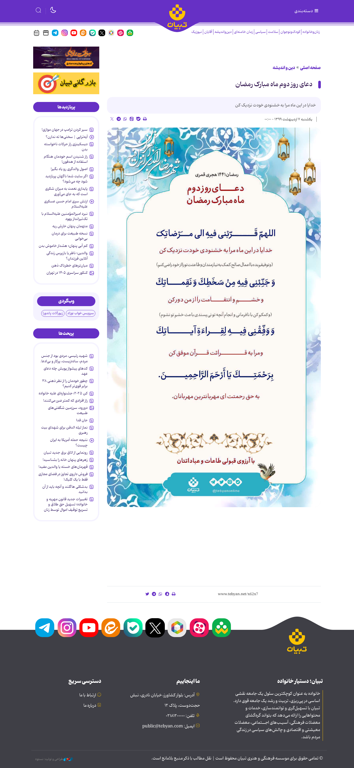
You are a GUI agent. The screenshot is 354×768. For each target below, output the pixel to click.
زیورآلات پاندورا (53, 313)
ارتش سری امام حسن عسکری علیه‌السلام (66, 203)
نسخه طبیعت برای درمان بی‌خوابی (70, 236)
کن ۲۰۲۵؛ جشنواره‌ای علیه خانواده (63, 393)
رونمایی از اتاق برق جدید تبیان (66, 452)
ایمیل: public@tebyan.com (168, 726)
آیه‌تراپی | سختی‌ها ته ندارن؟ (67, 137)
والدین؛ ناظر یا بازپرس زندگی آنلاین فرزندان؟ (67, 255)
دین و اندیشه (284, 67)
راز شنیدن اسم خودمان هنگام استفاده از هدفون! (66, 159)
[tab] (66, 107)
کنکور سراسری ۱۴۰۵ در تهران (67, 273)
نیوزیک (196, 32)
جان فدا (82, 420)
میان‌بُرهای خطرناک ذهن (69, 265)
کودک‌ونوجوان (290, 32)
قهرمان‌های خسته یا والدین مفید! (63, 467)
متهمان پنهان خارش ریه (70, 226)
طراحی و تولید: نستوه (49, 759)
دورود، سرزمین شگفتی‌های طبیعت (68, 410)
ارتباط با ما (87, 695)
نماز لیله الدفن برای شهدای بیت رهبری (64, 430)
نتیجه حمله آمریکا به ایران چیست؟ (69, 442)
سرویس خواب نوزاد (80, 313)
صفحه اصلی (310, 67)
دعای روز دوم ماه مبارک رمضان (274, 84)
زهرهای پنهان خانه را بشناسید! (65, 460)
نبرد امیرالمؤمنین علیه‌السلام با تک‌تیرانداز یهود (64, 216)
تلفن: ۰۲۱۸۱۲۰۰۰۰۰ (180, 716)
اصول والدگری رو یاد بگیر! (69, 169)
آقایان (208, 32)
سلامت (273, 32)
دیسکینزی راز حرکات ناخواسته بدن (66, 146)
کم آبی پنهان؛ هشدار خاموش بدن (63, 246)
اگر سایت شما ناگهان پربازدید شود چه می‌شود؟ (66, 178)
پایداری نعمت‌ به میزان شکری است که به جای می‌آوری (66, 191)
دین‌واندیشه (223, 32)
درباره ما (89, 705)
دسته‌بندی (304, 11)
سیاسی (260, 32)
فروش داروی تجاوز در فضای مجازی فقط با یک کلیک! (63, 476)
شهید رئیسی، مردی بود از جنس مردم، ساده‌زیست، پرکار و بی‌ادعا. (64, 358)
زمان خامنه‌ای (243, 32)
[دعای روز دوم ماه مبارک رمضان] (214, 317)
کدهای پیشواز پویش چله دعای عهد (66, 371)
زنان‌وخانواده (311, 32)
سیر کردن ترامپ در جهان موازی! (65, 129)
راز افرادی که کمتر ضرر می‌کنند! (65, 400)
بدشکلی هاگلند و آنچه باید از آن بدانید (65, 489)
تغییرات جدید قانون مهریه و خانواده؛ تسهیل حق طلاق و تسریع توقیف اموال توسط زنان (66, 504)
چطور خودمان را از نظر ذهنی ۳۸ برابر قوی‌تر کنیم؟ (65, 383)
